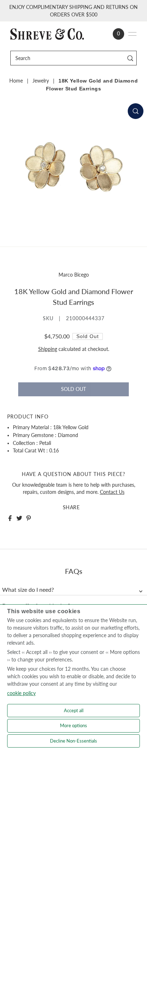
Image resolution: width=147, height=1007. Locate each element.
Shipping (47, 349)
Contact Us (112, 492)
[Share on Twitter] (19, 518)
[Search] (130, 58)
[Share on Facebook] (10, 518)
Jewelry (40, 81)
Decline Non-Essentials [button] (73, 741)
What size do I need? (28, 589)
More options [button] (73, 725)
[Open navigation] (132, 34)
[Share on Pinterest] (28, 518)
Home (16, 81)
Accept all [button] (73, 710)
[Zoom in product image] (135, 111)
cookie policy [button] (21, 693)
